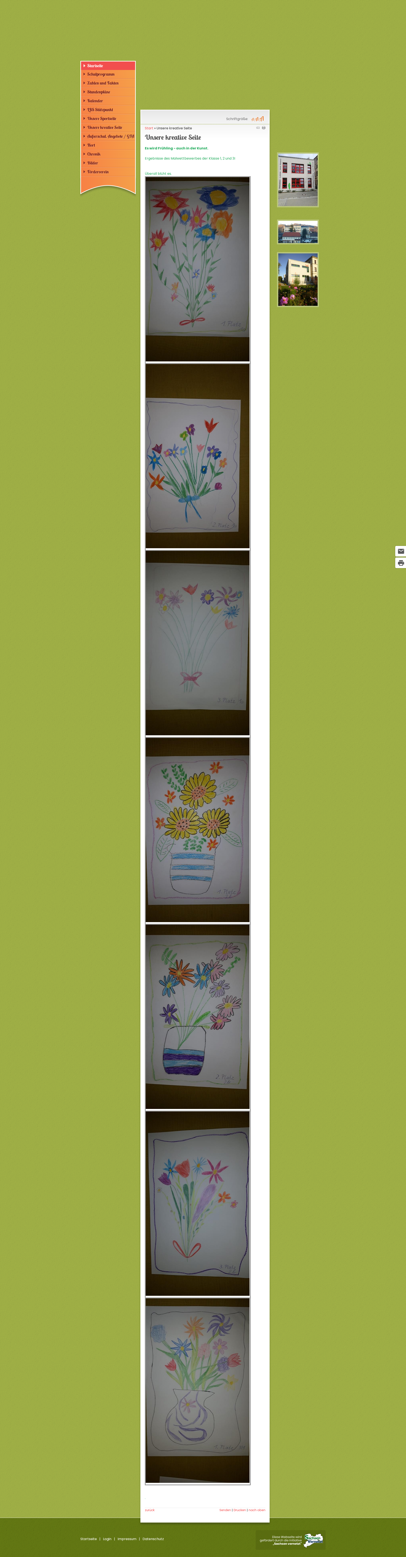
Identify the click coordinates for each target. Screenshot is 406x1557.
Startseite (95, 65)
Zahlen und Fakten (103, 83)
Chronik (94, 154)
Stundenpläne (98, 91)
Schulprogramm (101, 74)
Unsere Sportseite (101, 118)
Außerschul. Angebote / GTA (110, 136)
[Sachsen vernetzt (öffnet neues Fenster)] (291, 1548)
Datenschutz (153, 1538)
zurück (150, 1510)
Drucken (240, 1510)
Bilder (92, 162)
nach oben (257, 1510)
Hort (91, 145)
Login (107, 1538)
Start (149, 128)
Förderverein (98, 171)
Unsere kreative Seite (104, 127)
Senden (225, 1510)
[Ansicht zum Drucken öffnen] (263, 128)
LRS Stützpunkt (100, 109)
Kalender (95, 100)
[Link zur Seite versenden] (257, 128)
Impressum (127, 1538)
